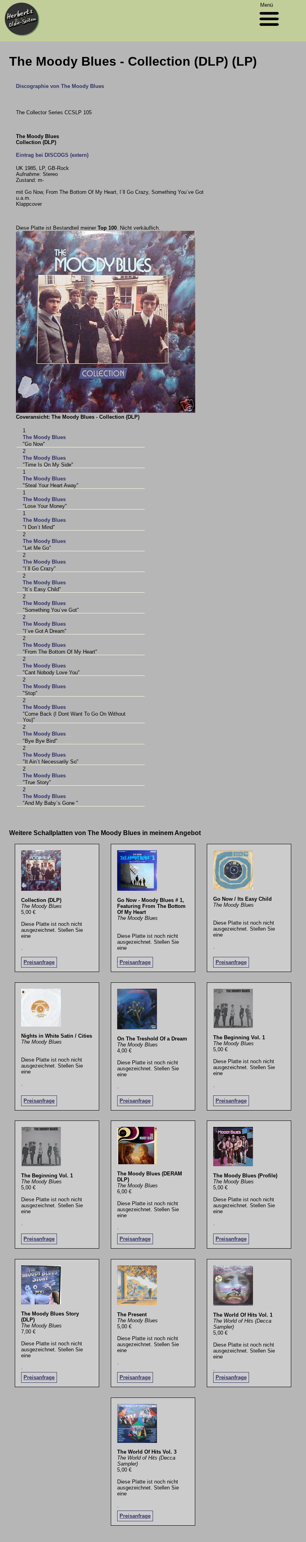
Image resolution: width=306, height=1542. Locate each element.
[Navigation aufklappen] (269, 27)
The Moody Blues (44, 437)
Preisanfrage (39, 962)
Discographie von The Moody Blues (60, 86)
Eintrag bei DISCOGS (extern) (52, 155)
